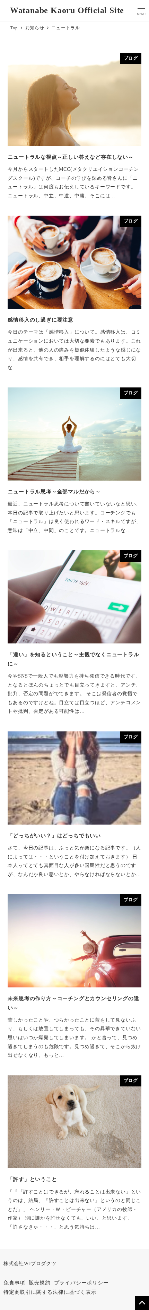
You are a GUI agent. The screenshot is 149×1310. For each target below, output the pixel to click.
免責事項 (14, 1283)
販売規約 (40, 1283)
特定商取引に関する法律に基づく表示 (50, 1292)
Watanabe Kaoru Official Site (67, 10)
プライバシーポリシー (81, 1283)
